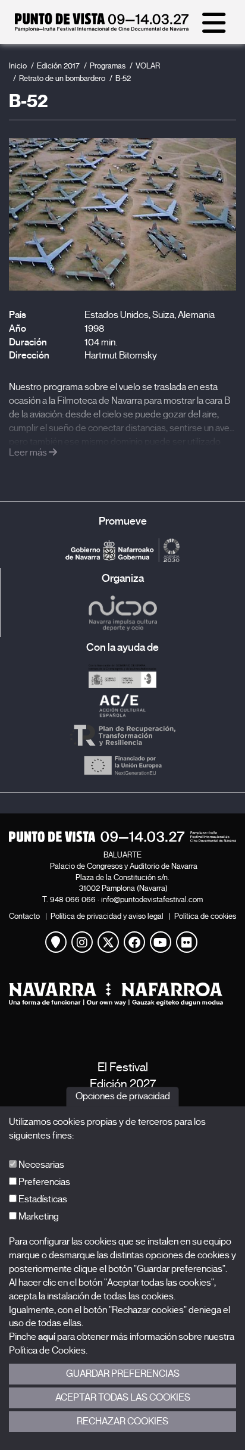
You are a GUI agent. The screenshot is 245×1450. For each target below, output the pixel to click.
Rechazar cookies (122, 1421)
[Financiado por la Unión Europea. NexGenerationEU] (122, 765)
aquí (46, 1337)
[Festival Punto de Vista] (102, 29)
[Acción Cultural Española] (122, 706)
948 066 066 (73, 899)
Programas (107, 66)
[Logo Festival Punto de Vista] (122, 836)
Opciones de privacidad (123, 1097)
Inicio (18, 66)
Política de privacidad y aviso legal (107, 916)
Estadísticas (42, 1199)
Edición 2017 (58, 66)
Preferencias (43, 1182)
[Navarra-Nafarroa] (122, 994)
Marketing (38, 1217)
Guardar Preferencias (123, 1374)
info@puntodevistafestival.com (152, 899)
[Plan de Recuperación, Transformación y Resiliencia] (122, 735)
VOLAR (148, 66)
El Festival (123, 1067)
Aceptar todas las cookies (122, 1398)
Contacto (24, 916)
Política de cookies (205, 916)
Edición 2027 (123, 1084)
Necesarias (40, 1165)
